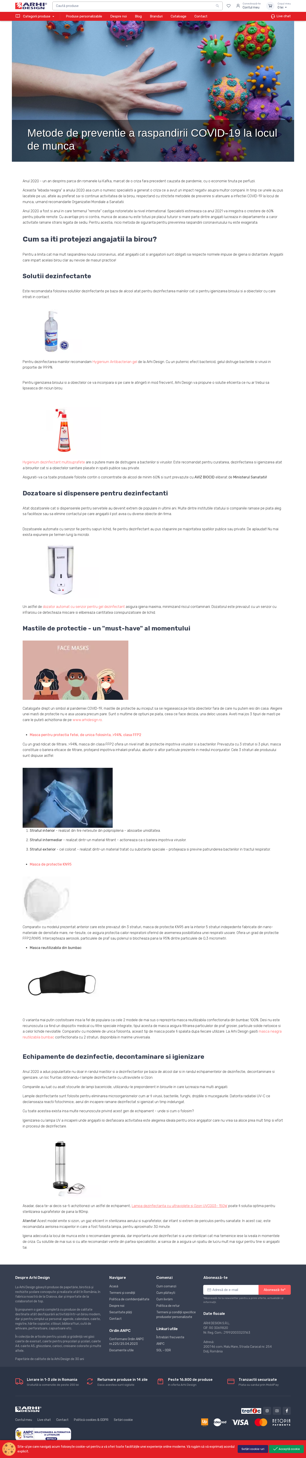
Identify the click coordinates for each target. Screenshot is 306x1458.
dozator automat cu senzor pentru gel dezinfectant (84, 607)
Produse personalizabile (84, 16)
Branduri (156, 16)
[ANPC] (43, 1434)
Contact (200, 16)
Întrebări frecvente (170, 1337)
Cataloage (178, 16)
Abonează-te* (275, 1290)
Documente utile (121, 1350)
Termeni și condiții (122, 1293)
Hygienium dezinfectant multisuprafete (54, 462)
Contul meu (23, 1420)
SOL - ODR (163, 1350)
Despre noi (118, 16)
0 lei (284, 6)
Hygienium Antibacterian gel (115, 362)
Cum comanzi (166, 1286)
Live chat (283, 16)
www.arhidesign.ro (87, 720)
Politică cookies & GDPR (91, 1420)
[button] (52, 331)
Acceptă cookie (289, 1449)
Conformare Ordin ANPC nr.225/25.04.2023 (126, 1341)
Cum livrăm (164, 1299)
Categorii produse (36, 16)
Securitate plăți (120, 1312)
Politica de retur (168, 1306)
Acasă (113, 1286)
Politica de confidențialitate (129, 1299)
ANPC (160, 1344)
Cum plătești (165, 1293)
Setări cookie (123, 1420)
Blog (138, 16)
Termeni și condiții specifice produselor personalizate (176, 1314)
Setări (252, 1449)
